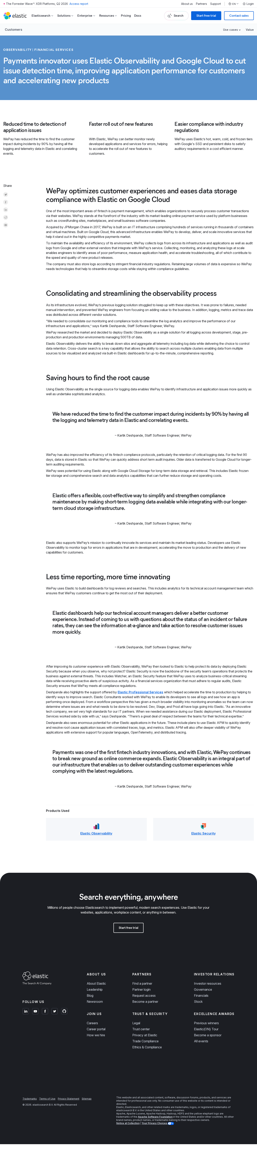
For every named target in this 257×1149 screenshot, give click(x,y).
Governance (203, 989)
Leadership (95, 989)
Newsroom (95, 1002)
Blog (90, 995)
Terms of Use (47, 1098)
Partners (201, 3)
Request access (144, 995)
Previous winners (206, 1023)
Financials (201, 995)
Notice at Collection (128, 1123)
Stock (198, 1002)
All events (201, 1041)
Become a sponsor (207, 1035)
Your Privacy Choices (155, 1123)
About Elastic (96, 983)
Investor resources (207, 983)
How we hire (96, 1035)
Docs (137, 15)
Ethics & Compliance (147, 1047)
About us (187, 3)
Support (215, 3)
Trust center (141, 1029)
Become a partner (145, 1002)
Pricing (126, 15)
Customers (13, 30)
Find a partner (142, 983)
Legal (136, 1023)
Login (250, 3)
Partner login (141, 989)
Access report (78, 3)
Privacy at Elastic (144, 1035)
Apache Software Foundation (155, 1116)
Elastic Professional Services (140, 692)
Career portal (96, 1029)
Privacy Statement (68, 1098)
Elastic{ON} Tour (206, 1029)
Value (250, 29)
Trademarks (29, 1098)
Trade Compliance (145, 1041)
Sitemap (87, 1098)
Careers (92, 1023)
